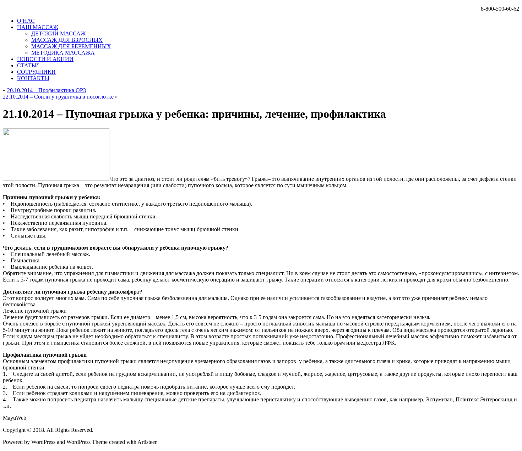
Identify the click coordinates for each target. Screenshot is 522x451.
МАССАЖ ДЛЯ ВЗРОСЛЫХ (67, 40)
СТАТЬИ (28, 65)
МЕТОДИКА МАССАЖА (63, 53)
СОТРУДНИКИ (36, 72)
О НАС (26, 21)
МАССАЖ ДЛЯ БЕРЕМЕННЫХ (71, 46)
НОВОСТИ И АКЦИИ (45, 59)
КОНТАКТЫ (33, 78)
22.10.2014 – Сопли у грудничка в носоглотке (58, 97)
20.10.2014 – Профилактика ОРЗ (46, 90)
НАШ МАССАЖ (37, 27)
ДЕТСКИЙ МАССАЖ (58, 33)
